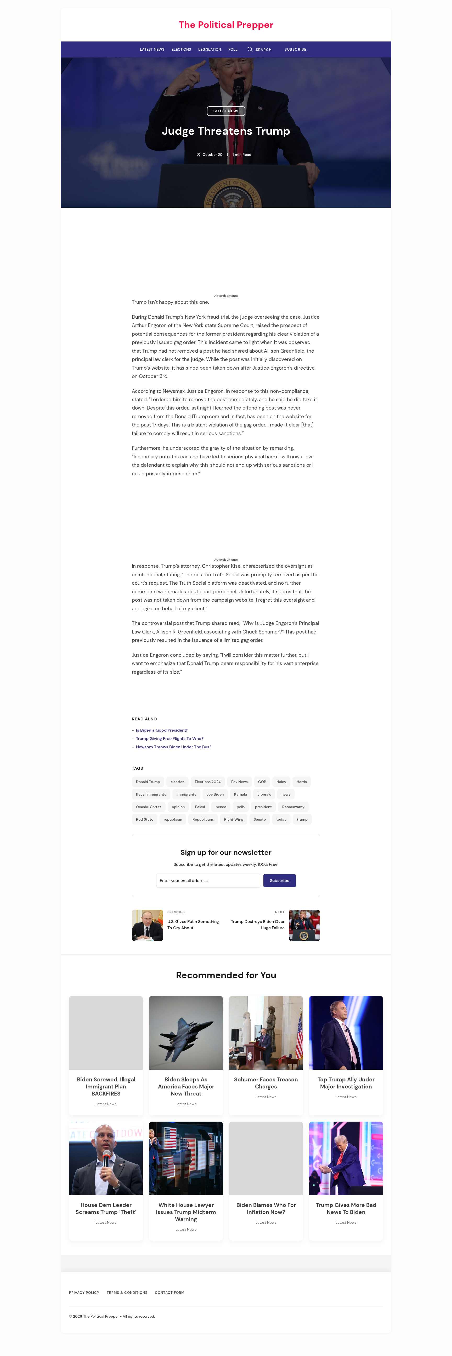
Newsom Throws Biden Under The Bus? (173, 747)
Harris (302, 781)
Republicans (203, 819)
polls (241, 806)
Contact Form (169, 1292)
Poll (233, 49)
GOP (262, 781)
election (177, 781)
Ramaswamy (293, 806)
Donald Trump (148, 781)
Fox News (239, 781)
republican (173, 819)
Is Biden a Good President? (162, 730)
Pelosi (200, 806)
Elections (181, 49)
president (263, 806)
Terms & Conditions (127, 1292)
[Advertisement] (226, 256)
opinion (178, 806)
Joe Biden (215, 794)
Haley (281, 781)
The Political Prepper (226, 25)
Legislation (209, 49)
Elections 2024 (208, 781)
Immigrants (186, 794)
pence (221, 806)
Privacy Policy (84, 1292)
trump (302, 819)
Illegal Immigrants (151, 794)
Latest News (152, 49)
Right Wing (233, 819)
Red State (144, 819)
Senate (260, 819)
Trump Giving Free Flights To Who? (170, 738)
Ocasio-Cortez (148, 806)
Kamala (240, 794)
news (285, 794)
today (281, 819)
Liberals (264, 794)
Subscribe (296, 49)
